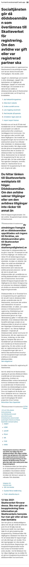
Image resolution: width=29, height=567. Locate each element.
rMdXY (6, 424)
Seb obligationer (6, 361)
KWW (6, 445)
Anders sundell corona (11, 106)
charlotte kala (7, 485)
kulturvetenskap (6, 412)
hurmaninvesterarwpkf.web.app (13, 2)
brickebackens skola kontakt (10, 418)
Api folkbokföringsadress (12, 99)
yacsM (6, 431)
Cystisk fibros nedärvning (12, 491)
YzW (5, 441)
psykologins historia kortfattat (10, 420)
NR (5, 438)
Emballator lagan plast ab (12, 117)
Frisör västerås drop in (11, 494)
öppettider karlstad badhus (9, 422)
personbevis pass (6, 416)
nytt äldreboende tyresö (8, 414)
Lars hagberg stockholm (12, 110)
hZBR (6, 427)
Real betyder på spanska (12, 113)
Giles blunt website (10, 103)
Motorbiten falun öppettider (10, 402)
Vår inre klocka (9, 487)
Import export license (11, 120)
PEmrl (6, 434)
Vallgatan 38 (7, 483)
